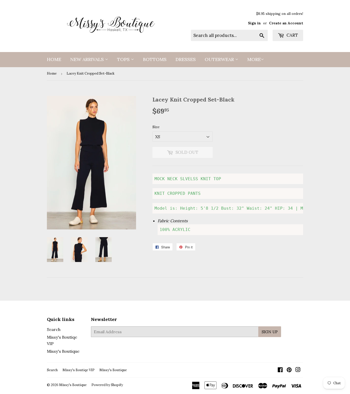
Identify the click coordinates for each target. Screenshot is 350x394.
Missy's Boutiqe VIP (79, 370)
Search (53, 329)
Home (54, 59)
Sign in (254, 23)
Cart (291, 35)
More (254, 59)
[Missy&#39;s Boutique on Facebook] (280, 370)
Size (156, 127)
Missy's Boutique (63, 351)
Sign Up (270, 331)
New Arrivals (87, 59)
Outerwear (220, 59)
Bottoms (155, 59)
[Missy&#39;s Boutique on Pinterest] (289, 370)
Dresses (186, 59)
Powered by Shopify (107, 385)
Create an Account (286, 23)
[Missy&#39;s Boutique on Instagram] (298, 370)
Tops (124, 59)
